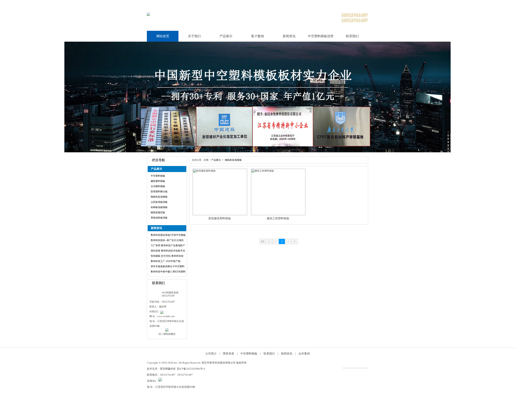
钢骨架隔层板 (158, 212)
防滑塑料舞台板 (159, 191)
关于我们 (362, 3)
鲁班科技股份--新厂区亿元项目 (167, 240)
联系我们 (345, 3)
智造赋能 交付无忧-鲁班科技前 (167, 256)
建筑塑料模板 (158, 181)
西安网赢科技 (168, 368)
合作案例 (304, 353)
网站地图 (328, 3)
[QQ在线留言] (162, 311)
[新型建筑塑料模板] (220, 214)
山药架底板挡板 (159, 202)
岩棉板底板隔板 (159, 207)
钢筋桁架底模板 (159, 196)
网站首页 (162, 36)
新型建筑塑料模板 (219, 218)
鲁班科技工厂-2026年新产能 (165, 261)
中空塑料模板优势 (321, 36)
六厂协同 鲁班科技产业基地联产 (168, 245)
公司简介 (211, 353)
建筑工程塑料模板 (278, 218)
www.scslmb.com (165, 316)
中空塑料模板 (158, 175)
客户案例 (257, 36)
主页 (206, 160)
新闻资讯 (289, 36)
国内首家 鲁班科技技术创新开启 (168, 250)
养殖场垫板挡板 (159, 217)
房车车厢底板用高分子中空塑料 (167, 266)
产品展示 (225, 36)
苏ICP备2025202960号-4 (191, 368)
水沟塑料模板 (158, 186)
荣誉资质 (228, 353)
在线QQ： (152, 380)
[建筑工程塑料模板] (278, 214)
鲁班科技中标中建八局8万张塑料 (168, 271)
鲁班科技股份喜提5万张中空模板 (168, 235)
